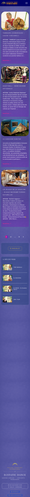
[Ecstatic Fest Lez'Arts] (9, 3)
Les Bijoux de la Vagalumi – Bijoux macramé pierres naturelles (14, 192)
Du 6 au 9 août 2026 (16, 485)
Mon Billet (16, 248)
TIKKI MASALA (18, 267)
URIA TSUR (17, 299)
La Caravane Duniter (12, 139)
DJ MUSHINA (17, 278)
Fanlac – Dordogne (16, 487)
